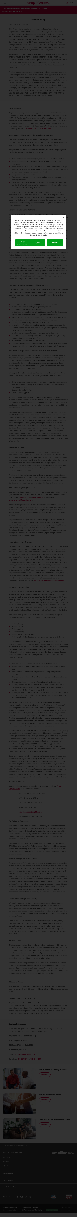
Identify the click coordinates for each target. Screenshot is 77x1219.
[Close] (63, 217)
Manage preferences (22, 242)
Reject (37, 243)
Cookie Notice (42, 235)
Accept (55, 243)
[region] (38, 232)
